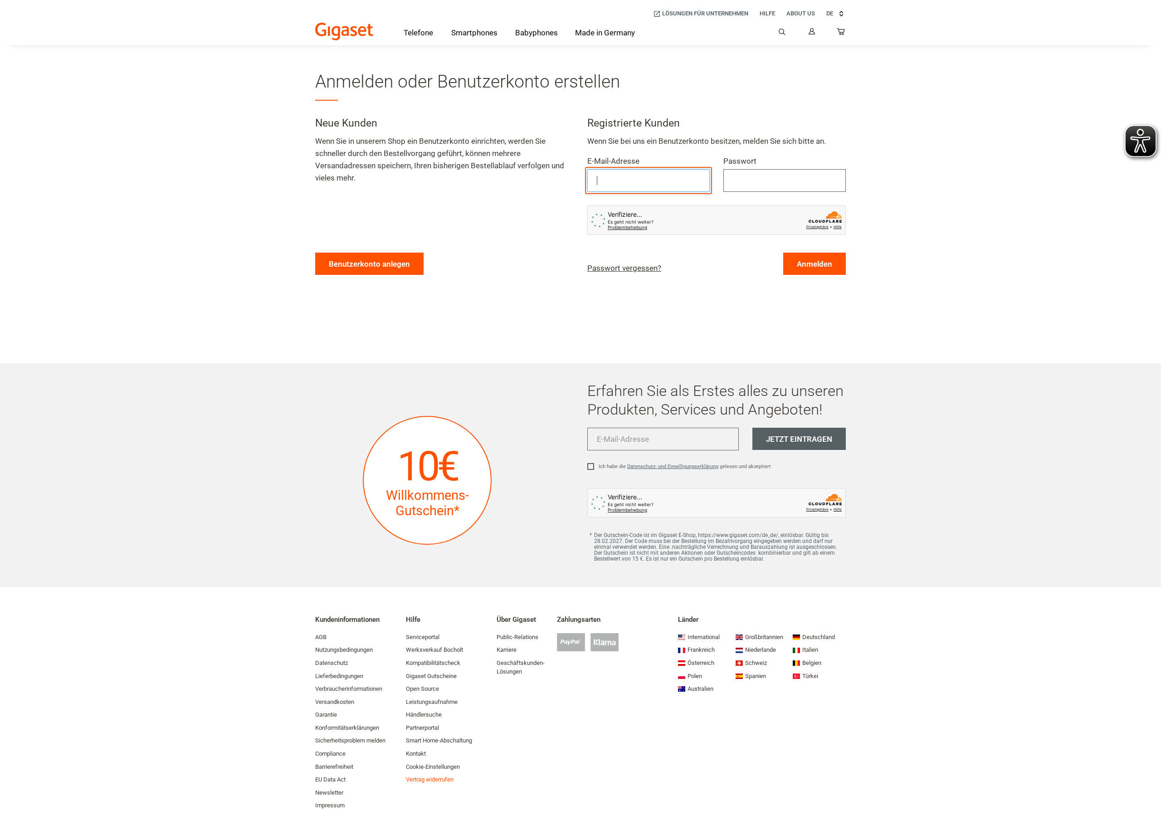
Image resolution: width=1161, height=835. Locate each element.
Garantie (326, 714)
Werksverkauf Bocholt (434, 649)
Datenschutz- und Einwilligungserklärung (672, 466)
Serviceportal (422, 637)
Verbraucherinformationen (348, 688)
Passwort (739, 161)
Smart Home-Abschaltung (439, 740)
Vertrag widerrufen (430, 779)
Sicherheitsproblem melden (350, 740)
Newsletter (329, 792)
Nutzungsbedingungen (344, 649)
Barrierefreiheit (334, 766)
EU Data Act (330, 779)
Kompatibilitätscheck (433, 662)
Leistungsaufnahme (432, 701)
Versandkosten (334, 701)
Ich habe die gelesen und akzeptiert (685, 466)
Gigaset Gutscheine (431, 676)
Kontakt (416, 753)
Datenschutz (331, 662)
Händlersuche (424, 714)
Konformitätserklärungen (347, 727)
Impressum (330, 805)
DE (829, 13)
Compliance (330, 753)
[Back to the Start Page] (344, 31)
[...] (841, 33)
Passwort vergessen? (624, 268)
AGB (321, 637)
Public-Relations (517, 637)
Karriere (507, 649)
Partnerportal (422, 727)
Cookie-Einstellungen (433, 766)
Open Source (422, 688)
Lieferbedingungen (339, 676)
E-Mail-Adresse (613, 161)
